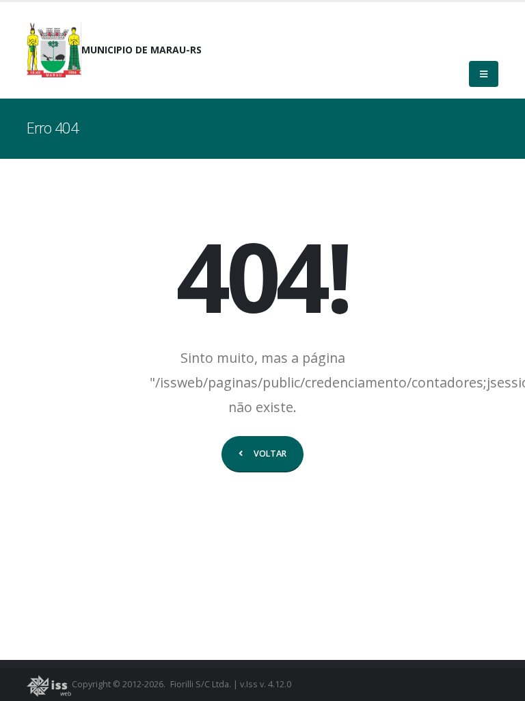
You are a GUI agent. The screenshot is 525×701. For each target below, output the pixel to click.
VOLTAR (270, 453)
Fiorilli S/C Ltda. (200, 684)
